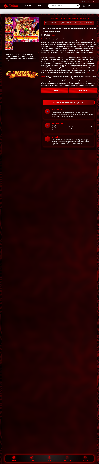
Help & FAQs (85, 1)
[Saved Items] (88, 6)
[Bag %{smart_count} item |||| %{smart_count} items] (93, 6)
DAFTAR (83, 90)
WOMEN (28, 6)
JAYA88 (43, 39)
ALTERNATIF (67, 460)
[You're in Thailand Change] (93, 1)
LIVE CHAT (85, 460)
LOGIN (55, 90)
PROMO (14, 460)
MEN (39, 6)
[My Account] (83, 6)
